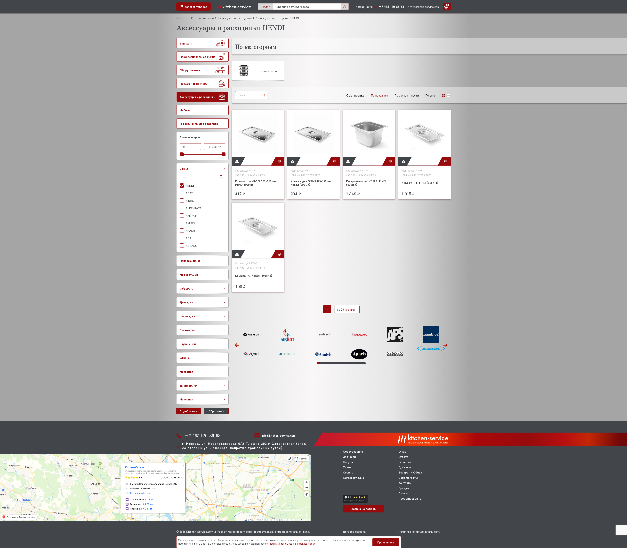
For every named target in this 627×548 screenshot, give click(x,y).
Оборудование (353, 451)
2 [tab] (321, 363)
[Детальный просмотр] (236, 161)
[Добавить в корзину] (279, 161)
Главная (181, 18)
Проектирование (410, 498)
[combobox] (265, 6)
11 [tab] (347, 363)
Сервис (348, 472)
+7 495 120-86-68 (391, 6)
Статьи (404, 493)
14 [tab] (355, 363)
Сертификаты (408, 477)
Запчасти (349, 456)
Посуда (348, 462)
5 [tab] (329, 363)
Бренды (404, 488)
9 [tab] (341, 363)
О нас (402, 451)
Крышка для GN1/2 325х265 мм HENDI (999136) (255, 183)
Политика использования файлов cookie (292, 543)
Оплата (403, 456)
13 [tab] (352, 363)
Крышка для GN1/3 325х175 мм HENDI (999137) (311, 183)
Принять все (385, 542)
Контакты (405, 482)
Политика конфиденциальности (419, 531)
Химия (347, 467)
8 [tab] (338, 363)
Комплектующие (353, 477)
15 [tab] (358, 363)
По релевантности (406, 95)
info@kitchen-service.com (424, 6)
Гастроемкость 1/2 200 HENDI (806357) (366, 183)
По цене (430, 95)
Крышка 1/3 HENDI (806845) (253, 275)
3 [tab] (323, 363)
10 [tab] (344, 363)
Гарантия (405, 462)
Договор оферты (354, 531)
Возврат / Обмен (410, 472)
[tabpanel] (251, 344)
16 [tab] (361, 363)
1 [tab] (318, 363)
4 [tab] (326, 363)
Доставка (405, 467)
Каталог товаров (202, 18)
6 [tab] (332, 363)
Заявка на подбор (363, 508)
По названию (379, 95)
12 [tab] (349, 363)
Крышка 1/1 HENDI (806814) (420, 182)
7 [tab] (335, 363)
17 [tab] (364, 363)
